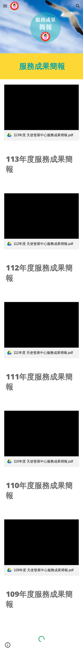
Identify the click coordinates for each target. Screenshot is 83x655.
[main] (41, 66)
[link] (41, 112)
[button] (5, 6)
